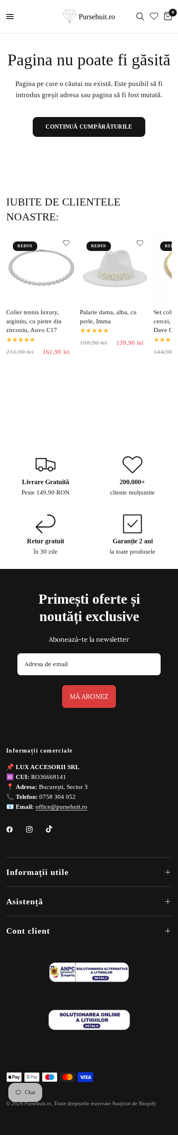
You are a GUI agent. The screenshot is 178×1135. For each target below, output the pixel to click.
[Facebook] (15, 829)
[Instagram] (35, 829)
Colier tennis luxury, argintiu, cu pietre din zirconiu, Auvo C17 (34, 321)
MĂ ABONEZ (89, 696)
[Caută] (140, 16)
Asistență (24, 901)
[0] (166, 16)
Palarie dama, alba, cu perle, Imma (108, 317)
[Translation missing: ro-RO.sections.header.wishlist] (154, 16)
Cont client (28, 930)
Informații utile (37, 872)
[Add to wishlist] (66, 243)
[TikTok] (55, 829)
